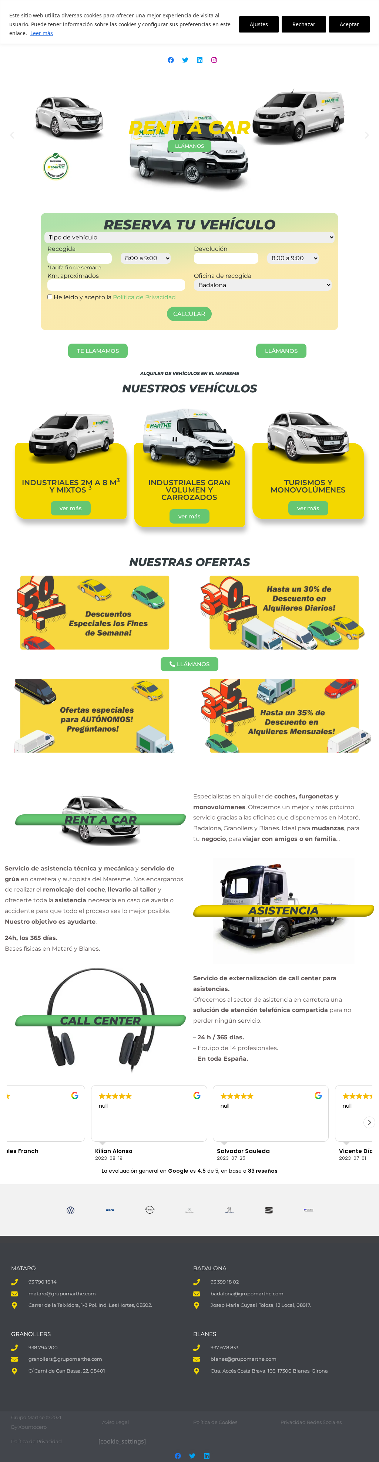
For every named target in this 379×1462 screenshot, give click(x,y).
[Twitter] (185, 60)
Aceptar (349, 24)
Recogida (61, 249)
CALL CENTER (100, 1021)
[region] (189, 22)
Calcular (189, 313)
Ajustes (259, 24)
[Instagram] (214, 60)
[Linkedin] (199, 60)
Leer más (41, 33)
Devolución (211, 249)
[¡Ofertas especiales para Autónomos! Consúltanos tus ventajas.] (95, 716)
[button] (12, 135)
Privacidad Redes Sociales (311, 1422)
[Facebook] (170, 60)
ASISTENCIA (283, 910)
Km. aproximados (73, 276)
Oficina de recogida (222, 276)
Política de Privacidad (144, 297)
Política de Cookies (215, 1422)
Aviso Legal (115, 1422)
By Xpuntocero (29, 1427)
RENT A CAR (100, 820)
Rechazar (303, 24)
